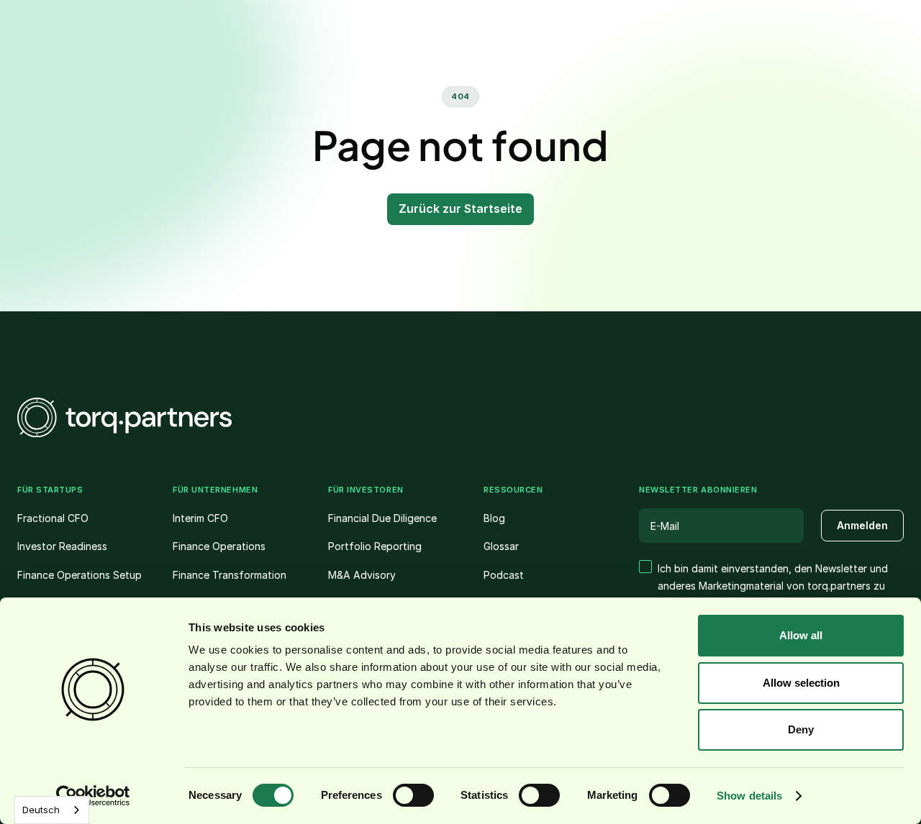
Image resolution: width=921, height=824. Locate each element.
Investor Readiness (62, 546)
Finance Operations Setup (79, 575)
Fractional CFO (53, 518)
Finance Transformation (229, 575)
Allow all (800, 635)
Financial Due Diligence (382, 518)
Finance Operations (219, 546)
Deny (801, 729)
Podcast (504, 575)
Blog (494, 518)
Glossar (501, 546)
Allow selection (801, 683)
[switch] (413, 795)
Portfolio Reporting (375, 546)
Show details (749, 795)
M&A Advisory (362, 575)
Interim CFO (200, 518)
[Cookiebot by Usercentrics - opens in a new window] (93, 796)
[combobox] (51, 810)
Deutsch (41, 809)
